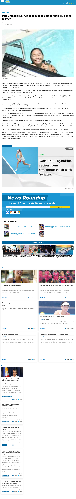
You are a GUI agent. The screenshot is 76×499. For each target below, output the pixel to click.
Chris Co (42, 319)
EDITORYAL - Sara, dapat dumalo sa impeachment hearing (12, 482)
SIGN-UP (60, 207)
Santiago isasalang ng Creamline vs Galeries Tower (56, 285)
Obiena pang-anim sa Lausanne (12, 303)
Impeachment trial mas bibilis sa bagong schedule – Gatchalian (11, 379)
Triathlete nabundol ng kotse (11, 285)
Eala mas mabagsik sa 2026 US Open (52, 316)
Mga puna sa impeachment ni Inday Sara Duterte (11, 404)
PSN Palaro (6, 12)
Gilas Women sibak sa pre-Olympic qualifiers (54, 334)
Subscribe (71, 3)
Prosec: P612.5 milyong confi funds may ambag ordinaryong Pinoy (11, 452)
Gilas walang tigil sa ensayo (10, 334)
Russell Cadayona (44, 288)
